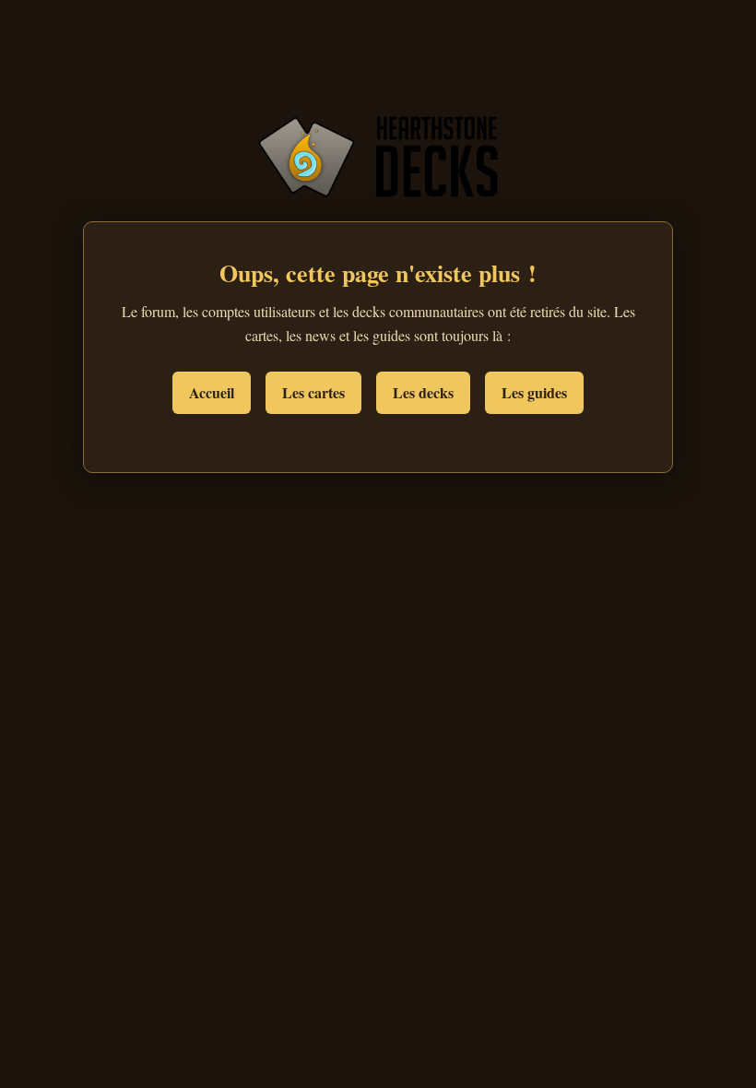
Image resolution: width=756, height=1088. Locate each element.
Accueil (211, 392)
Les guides (534, 392)
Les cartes (313, 392)
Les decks (423, 392)
